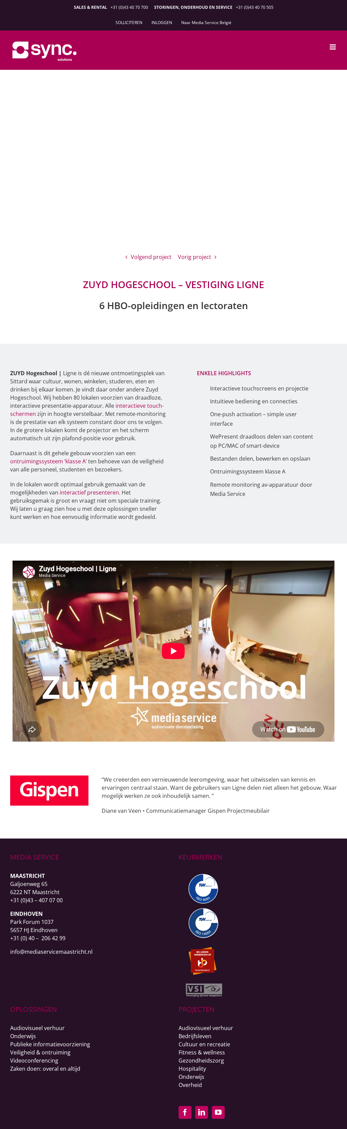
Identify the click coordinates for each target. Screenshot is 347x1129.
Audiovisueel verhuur (37, 1028)
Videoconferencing (34, 1060)
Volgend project (151, 257)
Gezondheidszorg (201, 1060)
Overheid (190, 1085)
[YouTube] (218, 1112)
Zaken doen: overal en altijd (45, 1068)
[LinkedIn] (201, 1112)
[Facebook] (185, 1112)
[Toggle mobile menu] (333, 47)
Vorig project (194, 257)
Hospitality (192, 1068)
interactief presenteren (89, 492)
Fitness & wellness (202, 1052)
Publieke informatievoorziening (50, 1044)
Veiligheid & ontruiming (40, 1052)
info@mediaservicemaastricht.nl (51, 951)
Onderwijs (23, 1036)
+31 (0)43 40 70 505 (254, 7)
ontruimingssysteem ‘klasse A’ (48, 461)
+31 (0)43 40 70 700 (129, 7)
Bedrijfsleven (195, 1036)
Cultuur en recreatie (204, 1044)
